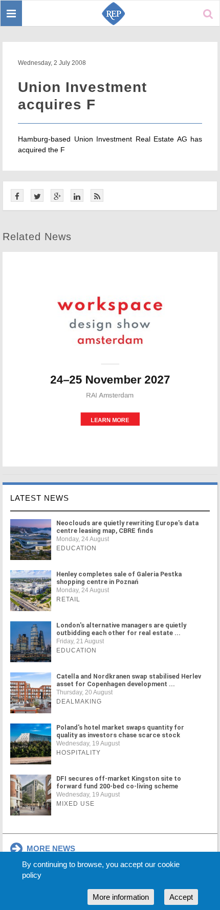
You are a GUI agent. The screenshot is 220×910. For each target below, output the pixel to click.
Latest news (39, 498)
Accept (181, 897)
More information (121, 897)
